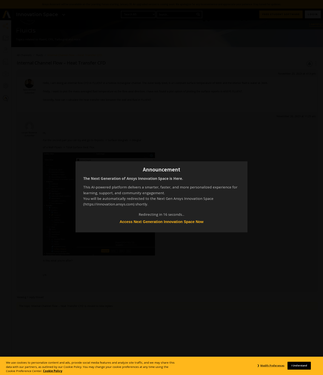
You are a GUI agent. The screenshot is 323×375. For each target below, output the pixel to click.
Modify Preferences (272, 365)
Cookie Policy (52, 371)
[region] (161, 366)
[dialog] (161, 187)
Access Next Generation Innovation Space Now (162, 222)
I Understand (299, 365)
